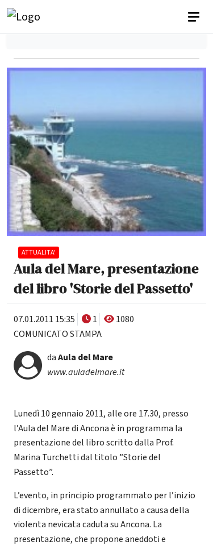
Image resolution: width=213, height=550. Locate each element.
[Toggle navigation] (194, 17)
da (80, 357)
